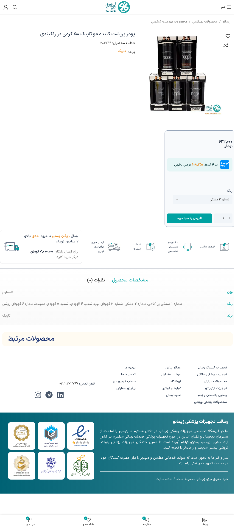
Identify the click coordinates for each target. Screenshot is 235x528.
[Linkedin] (60, 395)
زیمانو (226, 21)
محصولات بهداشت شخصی (169, 21)
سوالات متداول (171, 374)
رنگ (229, 190)
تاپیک (122, 51)
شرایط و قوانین (171, 388)
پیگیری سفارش (126, 388)
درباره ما (130, 367)
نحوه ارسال (173, 395)
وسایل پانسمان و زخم (212, 395)
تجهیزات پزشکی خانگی (212, 374)
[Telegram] (49, 395)
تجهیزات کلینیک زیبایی (212, 367)
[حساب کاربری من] (5, 7)
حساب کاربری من (124, 381)
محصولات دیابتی (215, 381)
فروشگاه (176, 381)
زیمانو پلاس (173, 367)
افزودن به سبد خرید (189, 218)
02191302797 (68, 383)
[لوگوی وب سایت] (117, 7)
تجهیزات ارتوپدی (216, 388)
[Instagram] (38, 395)
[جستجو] (15, 7)
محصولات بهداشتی (205, 21)
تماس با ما (128, 374)
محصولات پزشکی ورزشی (210, 402)
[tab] (130, 280)
